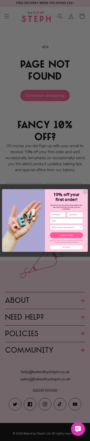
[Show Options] (81, 227)
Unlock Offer (66, 235)
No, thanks (66, 247)
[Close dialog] (85, 192)
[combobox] (66, 227)
